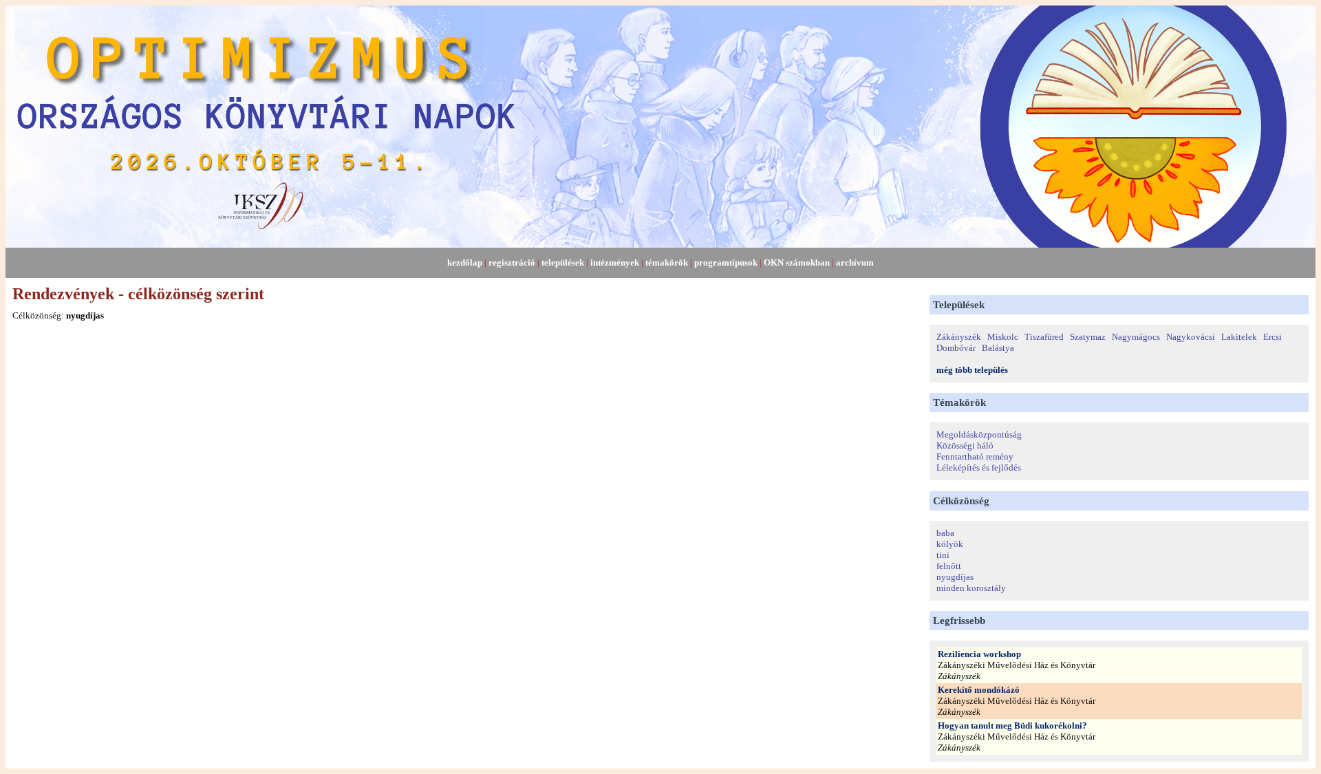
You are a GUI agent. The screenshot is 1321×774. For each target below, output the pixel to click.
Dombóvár (956, 348)
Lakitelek (1239, 337)
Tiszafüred (1044, 337)
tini (942, 555)
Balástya (998, 348)
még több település (972, 370)
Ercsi (1272, 337)
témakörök (666, 262)
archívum (855, 262)
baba (945, 533)
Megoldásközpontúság (979, 434)
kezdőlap (464, 262)
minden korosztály (971, 588)
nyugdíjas (955, 577)
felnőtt (948, 566)
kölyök (949, 544)
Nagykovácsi (1190, 337)
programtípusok (726, 262)
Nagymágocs (1136, 337)
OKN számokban (797, 262)
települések (562, 262)
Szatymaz (1088, 337)
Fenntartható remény (974, 456)
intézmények (614, 262)
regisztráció (511, 262)
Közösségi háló (965, 445)
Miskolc (1002, 337)
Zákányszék (958, 337)
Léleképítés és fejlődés (978, 467)
